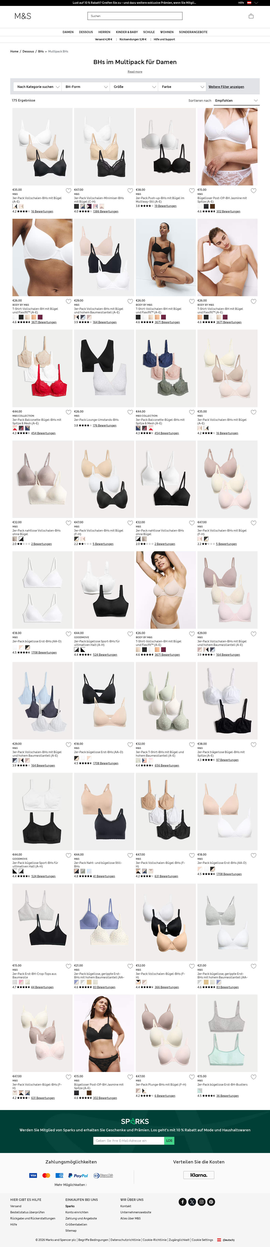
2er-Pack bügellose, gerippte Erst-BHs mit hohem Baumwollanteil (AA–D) (99, 977)
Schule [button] (149, 32)
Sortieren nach (200, 101)
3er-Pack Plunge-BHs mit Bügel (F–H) (161, 1084)
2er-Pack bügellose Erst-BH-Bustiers (222, 1084)
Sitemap (70, 1230)
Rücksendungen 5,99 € (133, 39)
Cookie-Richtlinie (155, 1240)
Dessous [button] (86, 32)
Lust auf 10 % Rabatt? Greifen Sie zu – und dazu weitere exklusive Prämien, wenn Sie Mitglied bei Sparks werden (135, 3)
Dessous (28, 51)
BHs (41, 51)
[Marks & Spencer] (23, 16)
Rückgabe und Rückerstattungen (32, 1218)
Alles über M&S (130, 1218)
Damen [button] (68, 32)
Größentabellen (76, 1224)
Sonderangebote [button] (193, 32)
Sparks (70, 1206)
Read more (135, 72)
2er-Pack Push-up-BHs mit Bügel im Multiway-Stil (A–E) (160, 199)
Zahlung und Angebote (81, 1218)
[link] (249, 2)
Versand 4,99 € (103, 39)
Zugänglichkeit (179, 1240)
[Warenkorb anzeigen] (251, 16)
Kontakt (125, 1206)
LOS (169, 1141)
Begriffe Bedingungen (93, 1240)
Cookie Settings (202, 1240)
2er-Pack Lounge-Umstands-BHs (96, 420)
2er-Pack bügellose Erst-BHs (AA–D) (36, 641)
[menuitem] (68, 32)
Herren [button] (104, 32)
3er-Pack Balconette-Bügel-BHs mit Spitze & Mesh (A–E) (36, 421)
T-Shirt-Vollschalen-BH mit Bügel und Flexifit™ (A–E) (35, 310)
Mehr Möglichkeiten (70, 1185)
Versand (15, 1206)
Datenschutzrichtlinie (125, 1240)
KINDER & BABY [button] (127, 32)
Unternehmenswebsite (135, 1212)
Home (14, 51)
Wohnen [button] (167, 32)
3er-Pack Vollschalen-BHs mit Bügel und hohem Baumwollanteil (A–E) (98, 310)
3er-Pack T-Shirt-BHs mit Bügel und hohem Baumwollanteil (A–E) (160, 753)
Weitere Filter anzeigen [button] (226, 87)
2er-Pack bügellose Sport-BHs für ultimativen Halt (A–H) (97, 643)
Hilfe (13, 1224)
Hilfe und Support (164, 39)
